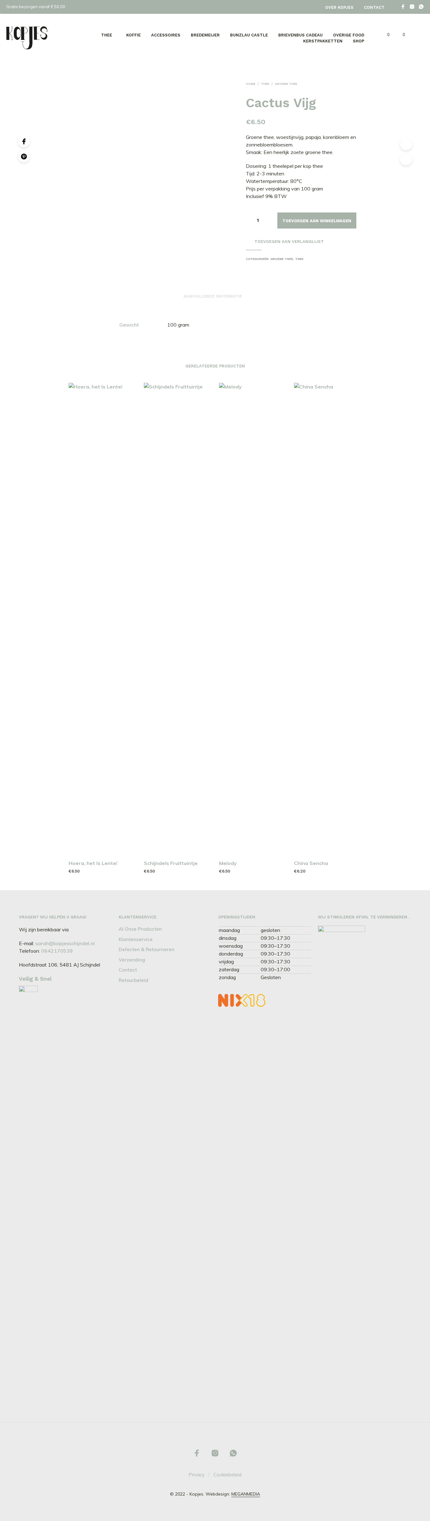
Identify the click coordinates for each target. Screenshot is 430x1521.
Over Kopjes (339, 7)
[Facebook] (24, 141)
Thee (106, 35)
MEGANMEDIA (245, 1494)
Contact (374, 7)
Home (250, 83)
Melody (228, 863)
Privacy (197, 1475)
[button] (385, 35)
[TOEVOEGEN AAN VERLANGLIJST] (102, 842)
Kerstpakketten (322, 41)
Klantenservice (136, 939)
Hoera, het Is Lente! (93, 863)
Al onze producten (140, 929)
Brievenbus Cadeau (300, 35)
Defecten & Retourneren (146, 949)
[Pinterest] (24, 156)
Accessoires (165, 35)
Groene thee (286, 83)
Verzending (132, 960)
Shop (358, 41)
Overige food (348, 35)
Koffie (133, 35)
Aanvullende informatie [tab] (213, 296)
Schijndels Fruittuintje (171, 863)
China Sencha (311, 863)
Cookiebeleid (227, 1475)
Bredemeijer (205, 35)
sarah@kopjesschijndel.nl (65, 943)
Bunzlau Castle (249, 35)
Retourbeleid (133, 980)
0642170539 (57, 951)
